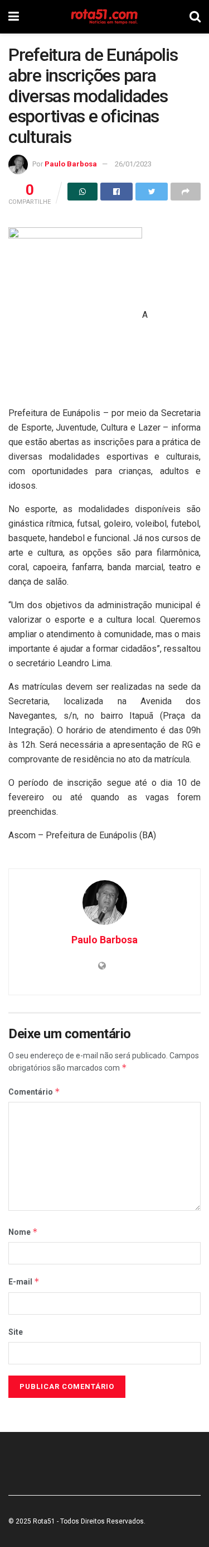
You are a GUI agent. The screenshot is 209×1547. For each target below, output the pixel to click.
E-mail (24, 1281)
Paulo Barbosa (71, 164)
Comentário (34, 1091)
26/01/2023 (133, 164)
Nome (23, 1231)
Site (15, 1332)
